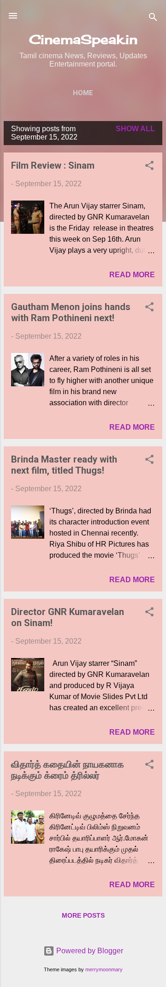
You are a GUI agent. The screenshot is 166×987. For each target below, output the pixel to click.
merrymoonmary (104, 969)
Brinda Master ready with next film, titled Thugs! (64, 465)
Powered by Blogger (88, 951)
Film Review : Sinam (53, 165)
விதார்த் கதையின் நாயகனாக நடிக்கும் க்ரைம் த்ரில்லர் (67, 770)
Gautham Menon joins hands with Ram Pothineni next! (70, 312)
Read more (132, 275)
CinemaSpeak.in (83, 39)
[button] (149, 167)
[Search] (153, 19)
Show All (135, 129)
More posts (83, 915)
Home (83, 93)
